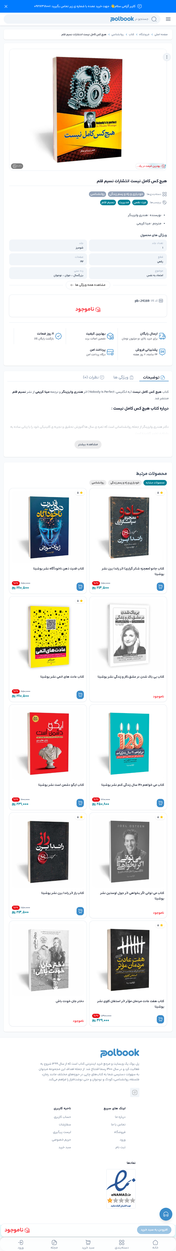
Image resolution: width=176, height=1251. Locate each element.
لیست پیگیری (62, 1132)
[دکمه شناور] (166, 1214)
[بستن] (6, 6)
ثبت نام (121, 1147)
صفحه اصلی (161, 34)
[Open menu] (168, 19)
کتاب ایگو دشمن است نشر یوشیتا (61, 785)
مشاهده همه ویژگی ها (90, 285)
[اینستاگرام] (134, 1092)
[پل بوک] (119, 1053)
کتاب (131, 34)
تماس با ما (118, 1124)
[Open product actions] (166, 57)
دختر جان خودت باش (70, 1001)
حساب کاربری (62, 1117)
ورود (123, 1140)
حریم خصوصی (61, 1140)
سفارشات (65, 1124)
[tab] (154, 377)
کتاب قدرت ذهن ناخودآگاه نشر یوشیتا (58, 568)
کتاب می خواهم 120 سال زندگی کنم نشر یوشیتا (132, 785)
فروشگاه (144, 34)
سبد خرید (64, 1147)
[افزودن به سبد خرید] (160, 587)
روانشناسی (117, 34)
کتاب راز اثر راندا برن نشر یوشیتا (62, 893)
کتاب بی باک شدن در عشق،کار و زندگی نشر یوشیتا (131, 677)
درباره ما (120, 1117)
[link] (161, 34)
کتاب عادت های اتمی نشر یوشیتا (62, 677)
